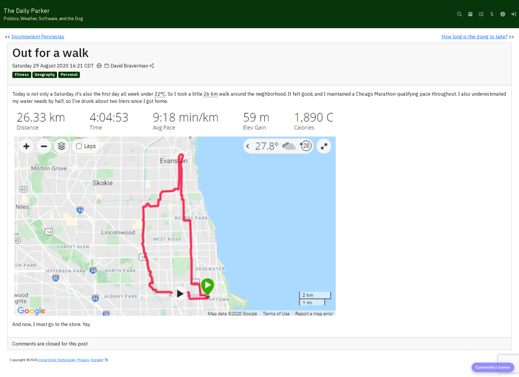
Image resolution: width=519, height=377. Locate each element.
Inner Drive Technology (57, 360)
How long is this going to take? (475, 37)
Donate (96, 360)
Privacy (83, 360)
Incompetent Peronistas (37, 37)
